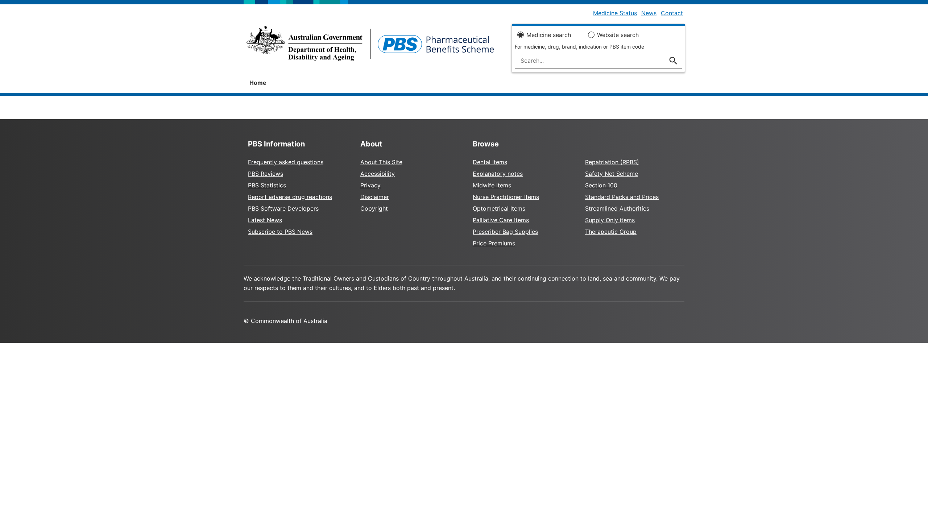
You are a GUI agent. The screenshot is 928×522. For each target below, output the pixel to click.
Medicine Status (615, 13)
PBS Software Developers (283, 208)
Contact (672, 13)
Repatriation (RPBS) (612, 162)
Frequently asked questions (285, 162)
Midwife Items (492, 185)
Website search (618, 34)
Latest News (265, 220)
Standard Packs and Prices (622, 196)
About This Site (381, 162)
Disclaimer (374, 196)
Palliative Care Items (501, 220)
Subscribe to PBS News (280, 231)
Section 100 (601, 185)
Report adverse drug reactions (290, 196)
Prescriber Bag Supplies (505, 231)
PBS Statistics (267, 185)
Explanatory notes (498, 173)
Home (257, 82)
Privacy (370, 185)
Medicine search (548, 34)
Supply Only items (610, 220)
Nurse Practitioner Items (506, 196)
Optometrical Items (499, 208)
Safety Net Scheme (611, 173)
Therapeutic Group (611, 231)
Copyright (374, 208)
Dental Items (490, 162)
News (648, 13)
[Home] (370, 46)
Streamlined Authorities (617, 208)
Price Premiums (494, 243)
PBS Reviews (265, 173)
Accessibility (377, 173)
